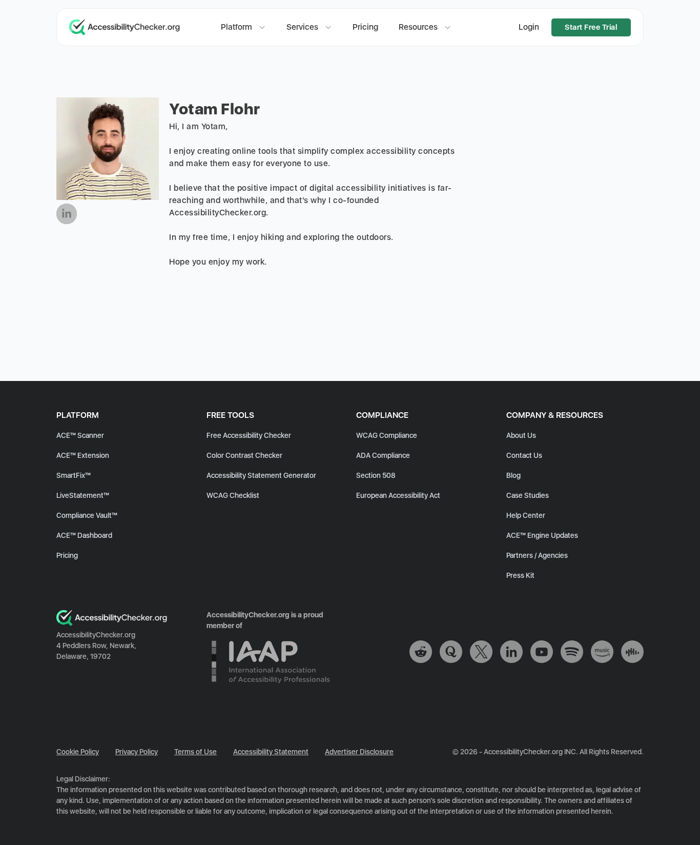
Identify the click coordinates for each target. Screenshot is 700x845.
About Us (521, 435)
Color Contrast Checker (244, 455)
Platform (236, 27)
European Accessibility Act (398, 495)
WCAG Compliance (386, 435)
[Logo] (111, 623)
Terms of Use (195, 752)
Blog (513, 475)
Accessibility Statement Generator (261, 475)
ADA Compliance (383, 455)
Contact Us (524, 455)
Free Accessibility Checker (249, 435)
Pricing (365, 27)
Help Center (525, 515)
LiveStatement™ (82, 495)
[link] (420, 653)
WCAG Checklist (233, 495)
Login (529, 27)
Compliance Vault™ (86, 515)
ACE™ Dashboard (84, 535)
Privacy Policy (136, 752)
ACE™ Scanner (80, 435)
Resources (418, 27)
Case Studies (527, 495)
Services (302, 27)
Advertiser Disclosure (359, 752)
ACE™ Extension (82, 455)
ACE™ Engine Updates (542, 535)
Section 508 (376, 475)
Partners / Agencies (537, 555)
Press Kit (520, 575)
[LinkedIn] (66, 214)
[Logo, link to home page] (134, 27)
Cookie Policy (77, 752)
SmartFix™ (73, 475)
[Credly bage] (271, 690)
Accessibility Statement (270, 752)
